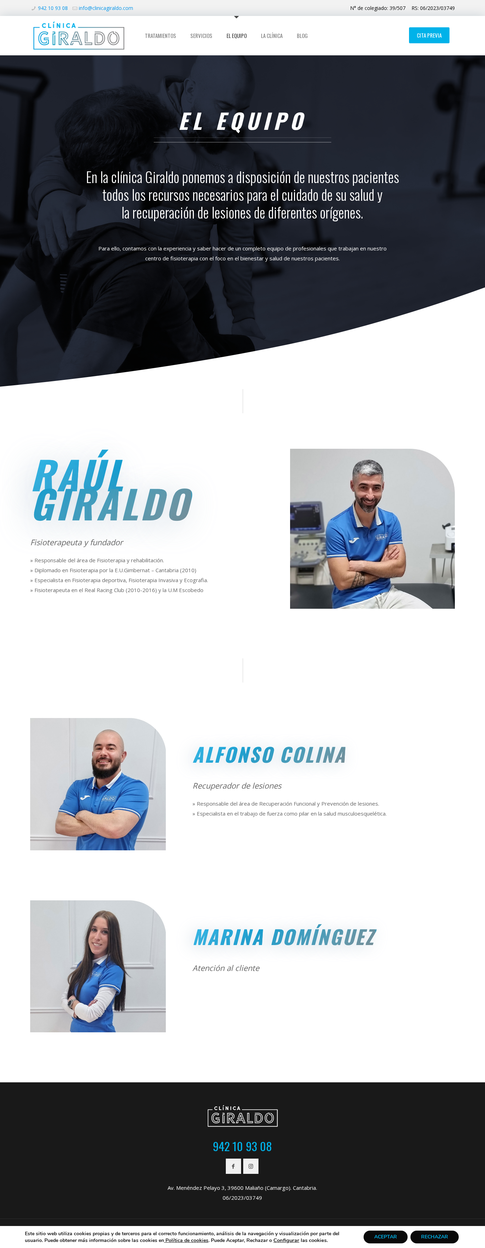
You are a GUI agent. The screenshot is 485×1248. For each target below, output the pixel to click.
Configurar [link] (286, 1240)
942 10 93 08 (53, 8)
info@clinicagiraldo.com (106, 8)
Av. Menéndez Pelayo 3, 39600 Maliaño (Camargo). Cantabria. (242, 1187)
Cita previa (429, 35)
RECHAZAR (434, 1236)
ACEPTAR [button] (385, 1236)
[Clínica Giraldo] (78, 35)
